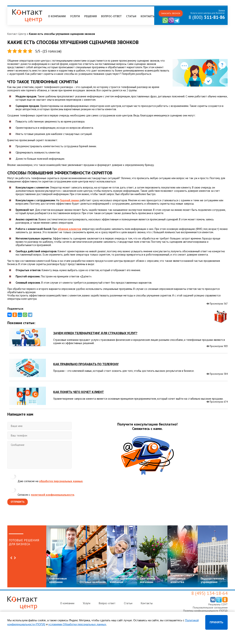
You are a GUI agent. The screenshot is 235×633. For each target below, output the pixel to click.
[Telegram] (30, 315)
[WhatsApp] (25, 315)
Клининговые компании (58, 580)
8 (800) (207, 17)
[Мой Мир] (20, 315)
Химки (13, 8)
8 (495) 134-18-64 (209, 593)
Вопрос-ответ (111, 16)
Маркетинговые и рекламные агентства (182, 578)
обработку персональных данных (61, 481)
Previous (11, 557)
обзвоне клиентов (69, 229)
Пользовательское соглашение (210, 607)
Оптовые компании (92, 582)
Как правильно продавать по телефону (86, 364)
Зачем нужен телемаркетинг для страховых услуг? (95, 333)
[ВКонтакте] (9, 315)
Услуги (75, 16)
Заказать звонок (170, 13)
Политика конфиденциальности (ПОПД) (205, 610)
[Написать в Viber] (171, 22)
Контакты (148, 16)
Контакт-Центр (16, 34)
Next (15, 557)
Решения (90, 16)
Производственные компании (123, 580)
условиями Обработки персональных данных (77, 624)
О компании (57, 16)
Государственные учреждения (212, 580)
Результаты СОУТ (218, 604)
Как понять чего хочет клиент (78, 392)
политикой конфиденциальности (52, 494)
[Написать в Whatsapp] (165, 22)
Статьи (131, 16)
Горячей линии (69, 200)
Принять (216, 622)
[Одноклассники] (14, 315)
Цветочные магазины (148, 580)
